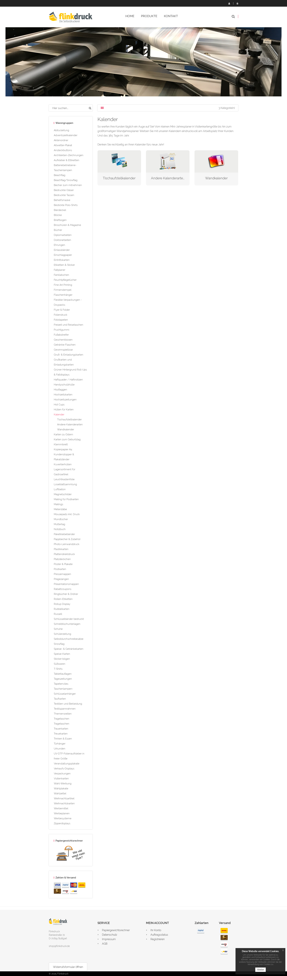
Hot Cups (59, 404)
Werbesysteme (62, 818)
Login (237, 3)
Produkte (149, 16)
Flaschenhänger (63, 294)
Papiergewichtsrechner (116, 930)
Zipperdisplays (62, 823)
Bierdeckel (60, 210)
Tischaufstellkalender (69, 419)
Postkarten (60, 569)
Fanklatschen (61, 274)
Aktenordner (61, 140)
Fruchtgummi (61, 329)
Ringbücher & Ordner (66, 594)
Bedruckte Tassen (64, 195)
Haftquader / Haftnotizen (68, 379)
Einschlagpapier (63, 254)
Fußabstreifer (61, 334)
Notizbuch (60, 529)
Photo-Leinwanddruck (66, 544)
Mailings (58, 504)
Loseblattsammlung (65, 484)
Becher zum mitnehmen (68, 185)
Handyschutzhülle (64, 384)
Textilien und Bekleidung (68, 703)
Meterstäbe (60, 509)
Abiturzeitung (61, 130)
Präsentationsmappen (66, 584)
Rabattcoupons (62, 589)
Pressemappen (62, 574)
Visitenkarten (61, 778)
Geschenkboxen (63, 339)
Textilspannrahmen (65, 708)
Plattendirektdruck (64, 554)
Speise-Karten (62, 653)
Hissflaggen (60, 389)
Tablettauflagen (63, 673)
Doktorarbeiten (62, 240)
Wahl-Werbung (62, 783)
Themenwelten (63, 713)
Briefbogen (60, 220)
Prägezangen (61, 579)
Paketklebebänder (64, 534)
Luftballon (60, 489)
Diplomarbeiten (63, 235)
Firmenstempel (62, 289)
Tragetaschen (61, 718)
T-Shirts (58, 668)
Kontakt (171, 16)
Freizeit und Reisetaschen (68, 324)
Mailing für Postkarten (66, 499)
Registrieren (229, 3)
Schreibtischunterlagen (67, 623)
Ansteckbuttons (63, 150)
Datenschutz (109, 934)
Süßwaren (59, 663)
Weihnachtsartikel (64, 798)
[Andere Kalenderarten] (168, 161)
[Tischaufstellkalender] (119, 161)
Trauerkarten (61, 728)
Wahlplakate (61, 788)
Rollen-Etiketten (63, 599)
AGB (104, 943)
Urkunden (59, 748)
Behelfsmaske (62, 200)
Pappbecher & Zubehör (67, 539)
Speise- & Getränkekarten (68, 648)
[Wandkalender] (216, 161)
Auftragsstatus (159, 934)
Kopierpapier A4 (63, 449)
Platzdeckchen (62, 559)
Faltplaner (59, 269)
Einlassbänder (62, 249)
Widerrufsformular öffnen (68, 967)
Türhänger (59, 743)
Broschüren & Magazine (67, 225)
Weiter (260, 969)
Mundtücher (61, 519)
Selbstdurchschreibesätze (68, 638)
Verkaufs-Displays (64, 768)
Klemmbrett (61, 444)
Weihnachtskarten (64, 803)
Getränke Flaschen (65, 344)
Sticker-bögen (62, 658)
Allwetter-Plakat (63, 145)
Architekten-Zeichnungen (68, 155)
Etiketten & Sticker (64, 264)
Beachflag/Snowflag (65, 180)
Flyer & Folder (62, 309)
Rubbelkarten (61, 609)
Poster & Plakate (63, 564)
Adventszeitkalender (65, 135)
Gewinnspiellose (63, 349)
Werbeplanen (62, 813)
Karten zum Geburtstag (67, 439)
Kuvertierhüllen (63, 464)
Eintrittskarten (62, 259)
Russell (58, 613)
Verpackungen (62, 773)
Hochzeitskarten (63, 394)
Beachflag (59, 175)
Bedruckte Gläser (64, 190)
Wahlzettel (60, 793)
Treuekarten (61, 733)
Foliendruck (60, 314)
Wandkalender (65, 429)
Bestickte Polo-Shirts (66, 205)
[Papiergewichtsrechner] (71, 854)
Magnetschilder (63, 494)
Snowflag (59, 643)
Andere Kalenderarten (70, 424)
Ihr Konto (155, 930)
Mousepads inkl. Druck (67, 514)
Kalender (59, 414)
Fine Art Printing (63, 284)
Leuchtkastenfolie (64, 479)
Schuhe (58, 628)
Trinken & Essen (63, 738)
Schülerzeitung (62, 633)
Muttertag (59, 524)
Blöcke (58, 215)
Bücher (58, 230)
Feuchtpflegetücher (65, 279)
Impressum (109, 939)
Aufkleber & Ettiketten (66, 160)
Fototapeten (61, 319)
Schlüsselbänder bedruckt (69, 618)
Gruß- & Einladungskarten (68, 354)
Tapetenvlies (61, 683)
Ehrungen (59, 245)
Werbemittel (61, 808)
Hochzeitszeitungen (65, 399)
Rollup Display (62, 604)
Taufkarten (60, 698)
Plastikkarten (61, 549)
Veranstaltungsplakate (66, 763)
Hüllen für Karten (64, 409)
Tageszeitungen (63, 678)
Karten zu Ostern (63, 434)
